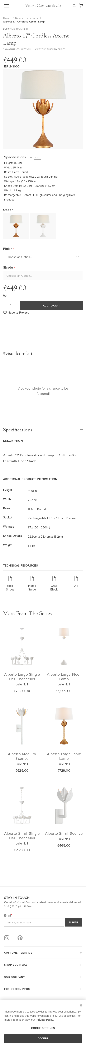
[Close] (81, 1005)
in (30, 157)
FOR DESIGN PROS (17, 989)
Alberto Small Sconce (64, 833)
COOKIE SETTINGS (43, 1028)
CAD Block (54, 587)
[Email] (43, 922)
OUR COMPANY (14, 977)
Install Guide (32, 587)
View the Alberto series (50, 49)
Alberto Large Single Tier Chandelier (22, 676)
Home (7, 18)
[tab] (43, 427)
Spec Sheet (10, 587)
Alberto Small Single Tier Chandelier (22, 836)
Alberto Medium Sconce (22, 756)
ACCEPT (43, 1038)
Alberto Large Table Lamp (64, 756)
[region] (43, 1022)
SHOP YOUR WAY (16, 965)
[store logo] (43, 5)
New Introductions (27, 18)
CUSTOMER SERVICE (18, 952)
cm (37, 157)
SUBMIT (73, 922)
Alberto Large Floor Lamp (64, 676)
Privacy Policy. (45, 1020)
